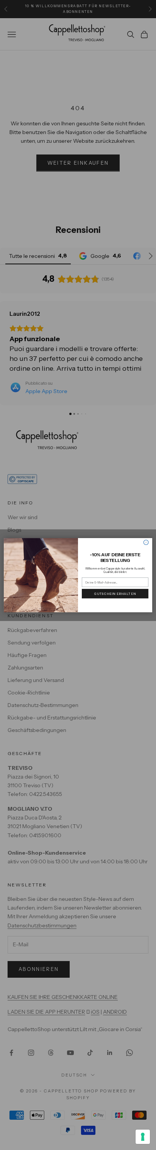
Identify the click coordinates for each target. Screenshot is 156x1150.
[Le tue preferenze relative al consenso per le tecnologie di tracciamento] (143, 1137)
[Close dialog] (146, 542)
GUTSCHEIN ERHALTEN (115, 593)
